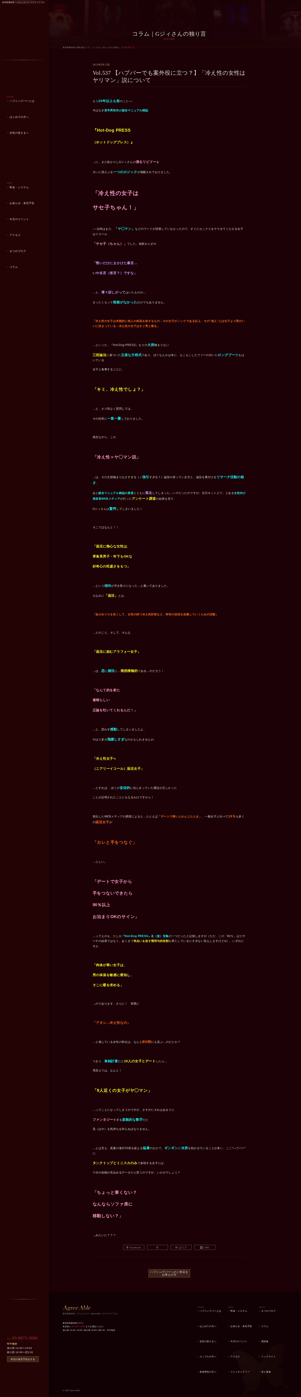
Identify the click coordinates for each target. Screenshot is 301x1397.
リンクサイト (268, 1356)
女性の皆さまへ (19, 132)
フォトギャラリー (240, 1372)
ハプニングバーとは (22, 100)
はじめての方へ (19, 116)
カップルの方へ (208, 1356)
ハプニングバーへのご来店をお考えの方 (169, 1273)
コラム (14, 266)
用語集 (264, 1341)
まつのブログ (18, 250)
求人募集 (266, 1372)
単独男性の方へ (208, 1372)
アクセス (15, 234)
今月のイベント (19, 219)
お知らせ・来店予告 (22, 203)
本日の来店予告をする (23, 1359)
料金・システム (19, 187)
